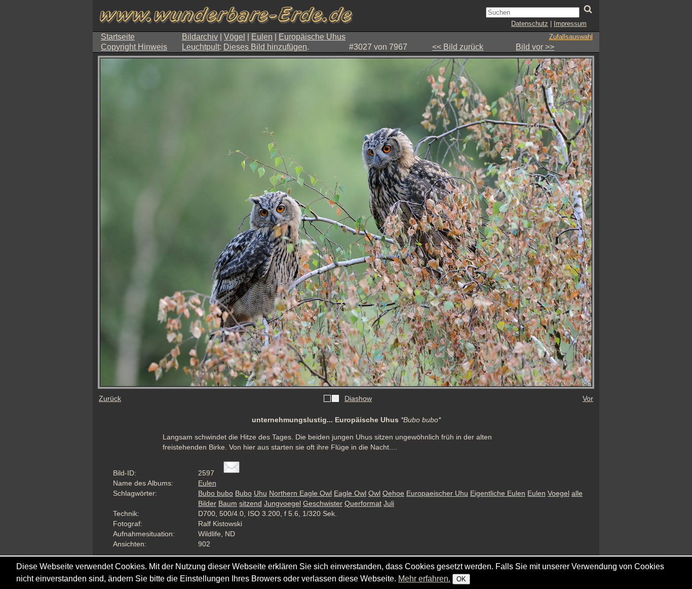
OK (461, 579)
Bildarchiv (200, 36)
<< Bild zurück (457, 47)
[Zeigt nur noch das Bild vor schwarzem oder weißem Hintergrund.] (331, 398)
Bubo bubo (215, 493)
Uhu (260, 493)
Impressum (570, 23)
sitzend (250, 503)
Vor (588, 398)
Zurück (110, 398)
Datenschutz (529, 23)
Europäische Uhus (312, 36)
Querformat (362, 503)
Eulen (262, 36)
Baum (227, 503)
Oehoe (393, 493)
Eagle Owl (350, 493)
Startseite (118, 36)
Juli (388, 503)
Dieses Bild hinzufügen (265, 47)
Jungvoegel (282, 503)
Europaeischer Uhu (437, 493)
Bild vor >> (535, 47)
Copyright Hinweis (134, 47)
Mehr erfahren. (424, 578)
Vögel (234, 36)
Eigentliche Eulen (497, 493)
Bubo (243, 493)
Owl (374, 493)
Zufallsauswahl (571, 37)
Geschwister (322, 503)
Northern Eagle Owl (300, 493)
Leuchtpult (200, 47)
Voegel (558, 493)
